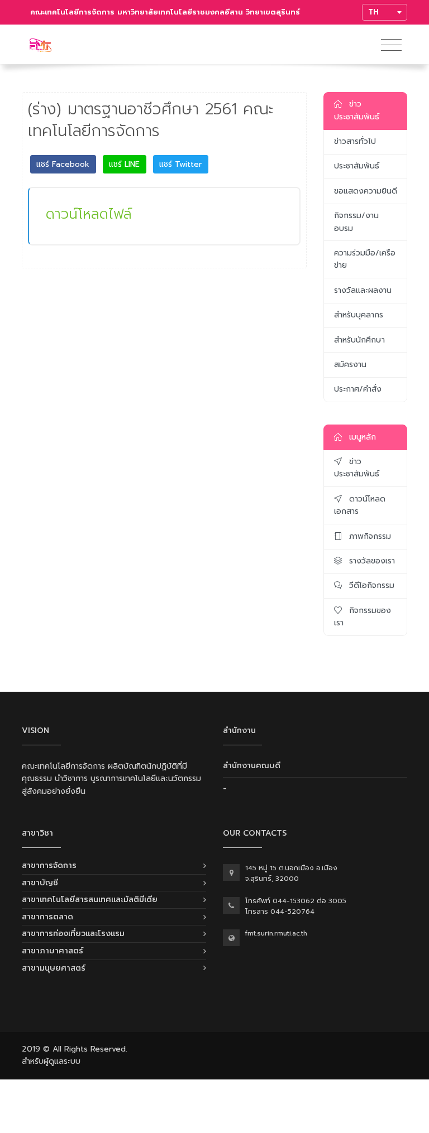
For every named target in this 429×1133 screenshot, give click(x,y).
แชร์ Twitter (180, 164)
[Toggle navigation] (391, 45)
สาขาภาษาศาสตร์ (52, 951)
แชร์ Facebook (62, 164)
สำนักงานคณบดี (251, 766)
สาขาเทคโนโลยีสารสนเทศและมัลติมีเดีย (90, 899)
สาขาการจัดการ (49, 865)
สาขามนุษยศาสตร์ (53, 968)
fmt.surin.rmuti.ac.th (276, 933)
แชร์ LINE (124, 164)
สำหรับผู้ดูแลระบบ (51, 1061)
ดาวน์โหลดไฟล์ (89, 214)
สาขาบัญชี (40, 883)
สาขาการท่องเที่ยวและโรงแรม (73, 933)
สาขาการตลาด (47, 917)
